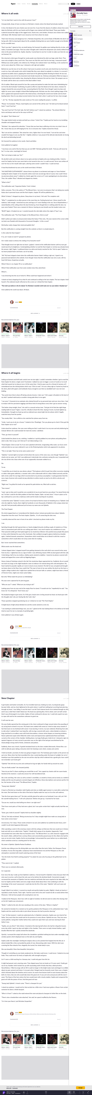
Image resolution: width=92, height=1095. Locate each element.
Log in (73, 3)
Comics (24, 3)
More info (8, 1088)
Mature (41, 3)
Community (35, 3)
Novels (28, 3)
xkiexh (16, 302)
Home (18, 3)
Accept (80, 1088)
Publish (78, 3)
